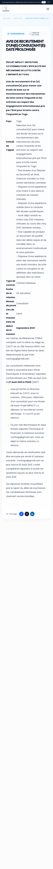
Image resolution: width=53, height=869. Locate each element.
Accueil (7, 18)
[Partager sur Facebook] (21, 514)
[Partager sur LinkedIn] (32, 514)
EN (49, 2)
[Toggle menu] (48, 9)
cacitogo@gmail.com (17, 358)
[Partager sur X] (27, 514)
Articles (18, 18)
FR (44, 2)
